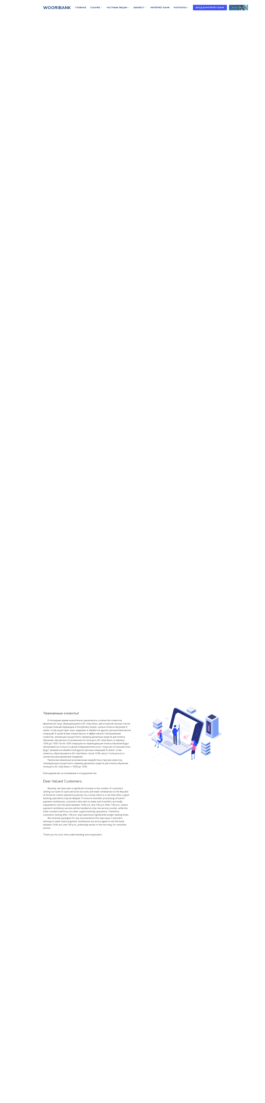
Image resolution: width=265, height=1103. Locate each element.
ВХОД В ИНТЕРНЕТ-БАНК (210, 7)
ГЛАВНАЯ (80, 7)
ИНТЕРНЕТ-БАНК (160, 7)
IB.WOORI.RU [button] (238, 7)
